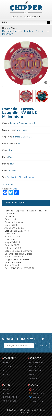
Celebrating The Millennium (21, 177)
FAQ (5, 371)
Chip (13, 28)
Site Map (33, 378)
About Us (8, 367)
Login (6, 389)
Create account (32, 16)
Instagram (38, 393)
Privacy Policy (10, 397)
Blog (6, 374)
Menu (5, 22)
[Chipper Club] (26, 7)
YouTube (37, 389)
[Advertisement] (26, 302)
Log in (15, 16)
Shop (32, 374)
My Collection (36, 363)
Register (7, 393)
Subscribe (42, 345)
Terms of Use (9, 401)
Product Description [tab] (15, 202)
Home (5, 28)
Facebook (38, 401)
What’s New (35, 367)
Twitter (37, 397)
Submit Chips (35, 371)
